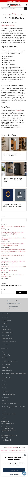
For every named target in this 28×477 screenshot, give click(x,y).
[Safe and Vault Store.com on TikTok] (10, 440)
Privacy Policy (4, 450)
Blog (3, 352)
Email (3, 290)
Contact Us (5, 317)
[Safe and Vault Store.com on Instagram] (5, 440)
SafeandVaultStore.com (7, 427)
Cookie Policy (12, 450)
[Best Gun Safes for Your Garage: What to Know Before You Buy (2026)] (14, 169)
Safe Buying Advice (7, 370)
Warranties (5, 345)
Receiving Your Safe (7, 338)
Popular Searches (6, 378)
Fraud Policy (5, 326)
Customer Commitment (8, 394)
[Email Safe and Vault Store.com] (8, 440)
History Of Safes (6, 364)
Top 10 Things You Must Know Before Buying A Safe (14, 374)
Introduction (5, 397)
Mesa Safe (12, 25)
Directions (4, 432)
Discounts (4, 323)
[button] (24, 473)
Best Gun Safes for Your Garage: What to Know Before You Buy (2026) (13, 179)
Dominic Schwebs (5, 25)
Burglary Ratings (6, 355)
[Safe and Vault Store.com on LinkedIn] (7, 440)
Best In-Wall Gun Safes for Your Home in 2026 (13, 267)
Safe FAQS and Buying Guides (10, 361)
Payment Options (6, 329)
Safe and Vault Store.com (11, 447)
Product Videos (6, 367)
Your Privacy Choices (20, 450)
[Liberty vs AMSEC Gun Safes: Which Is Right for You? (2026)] (14, 195)
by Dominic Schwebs (5, 22)
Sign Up (21, 292)
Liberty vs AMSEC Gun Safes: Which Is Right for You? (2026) (12, 205)
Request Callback (14, 474)
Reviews (4, 411)
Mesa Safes (19, 110)
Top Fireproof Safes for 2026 (9, 271)
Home (14, 13)
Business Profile (6, 391)
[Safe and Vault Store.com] (14, 5)
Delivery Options (6, 320)
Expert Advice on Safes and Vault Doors (15, 15)
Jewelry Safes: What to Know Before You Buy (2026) (12, 154)
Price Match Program (7, 332)
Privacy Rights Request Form (9, 403)
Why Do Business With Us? (9, 414)
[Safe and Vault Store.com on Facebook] (2, 440)
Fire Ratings (5, 358)
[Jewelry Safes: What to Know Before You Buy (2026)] (14, 144)
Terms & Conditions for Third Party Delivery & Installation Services (13, 407)
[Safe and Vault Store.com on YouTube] (3, 440)
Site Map (4, 381)
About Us (4, 388)
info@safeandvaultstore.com (9, 435)
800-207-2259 (17, 1)
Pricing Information (7, 335)
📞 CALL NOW (14, 470)
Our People (5, 400)
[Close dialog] (25, 455)
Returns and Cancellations (9, 342)
